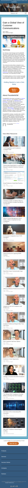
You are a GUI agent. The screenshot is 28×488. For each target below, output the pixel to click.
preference (9, 99)
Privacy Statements (19, 482)
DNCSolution (10, 107)
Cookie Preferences (9, 482)
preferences (5, 72)
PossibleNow (17, 123)
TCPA (12, 109)
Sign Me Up (13, 443)
